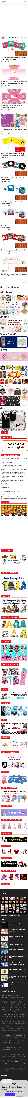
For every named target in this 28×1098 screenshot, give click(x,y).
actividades (4, 1000)
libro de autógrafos (18, 1035)
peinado (11, 1047)
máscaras (4, 1045)
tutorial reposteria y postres (15, 1066)
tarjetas (16, 1061)
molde (3, 1042)
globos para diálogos (19, 1023)
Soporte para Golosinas (16, 997)
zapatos (3, 1070)
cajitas (3, 1007)
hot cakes (4, 1028)
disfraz (3, 1016)
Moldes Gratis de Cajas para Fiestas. (10, 915)
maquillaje (20, 1037)
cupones (18, 1011)
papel (11, 1045)
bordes (21, 1004)
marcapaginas (5, 1040)
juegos (22, 1030)
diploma (22, 1014)
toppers (20, 1063)
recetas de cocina (5, 1052)
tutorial (3, 1066)
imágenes (20, 1028)
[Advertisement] (14, 22)
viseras (14, 1068)
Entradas (5, 1079)
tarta (3, 1063)
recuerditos (15, 1052)
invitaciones (4, 1030)
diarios (15, 1014)
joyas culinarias (14, 1030)
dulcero (10, 1016)
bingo (20, 1002)
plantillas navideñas (6, 1049)
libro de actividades (6, 1035)
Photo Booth (4, 997)
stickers (9, 1061)
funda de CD (20, 1019)
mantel (3, 1037)
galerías (19, 1021)
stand (3, 1061)
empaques (19, 1016)
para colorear (19, 1045)
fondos (11, 1019)
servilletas (12, 1056)
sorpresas (9, 1059)
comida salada (16, 1009)
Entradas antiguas (21, 282)
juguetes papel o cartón (7, 1033)
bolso (15, 1004)
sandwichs (19, 1054)
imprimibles (11, 1028)
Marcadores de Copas (13, 995)
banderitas (13, 1002)
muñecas (17, 1042)
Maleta (3, 995)
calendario (11, 1007)
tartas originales (11, 1063)
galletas (3, 1023)
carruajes (20, 1007)
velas (9, 1068)
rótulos (11, 1054)
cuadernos (10, 1011)
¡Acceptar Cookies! (10, 1095)
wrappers (21, 1068)
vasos (3, 1068)
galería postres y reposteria (8, 1021)
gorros (3, 1026)
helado (17, 1026)
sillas (3, 1059)
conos (3, 1011)
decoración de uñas (6, 1014)
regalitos (4, 1054)
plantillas (18, 1047)
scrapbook (4, 1056)
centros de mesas (5, 1009)
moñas (10, 1042)
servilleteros (20, 1056)
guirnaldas (10, 1026)
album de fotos (14, 1000)
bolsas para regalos (6, 1004)
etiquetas (4, 1019)
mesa (21, 1040)
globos (10, 1023)
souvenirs (18, 1059)
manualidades (11, 1037)
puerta (15, 1049)
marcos (13, 1040)
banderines (4, 1002)
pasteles (3, 1047)
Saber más (19, 1095)
